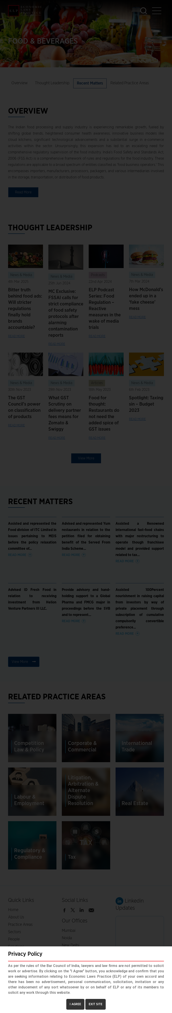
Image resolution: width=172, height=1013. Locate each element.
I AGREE (75, 1004)
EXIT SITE (95, 1004)
